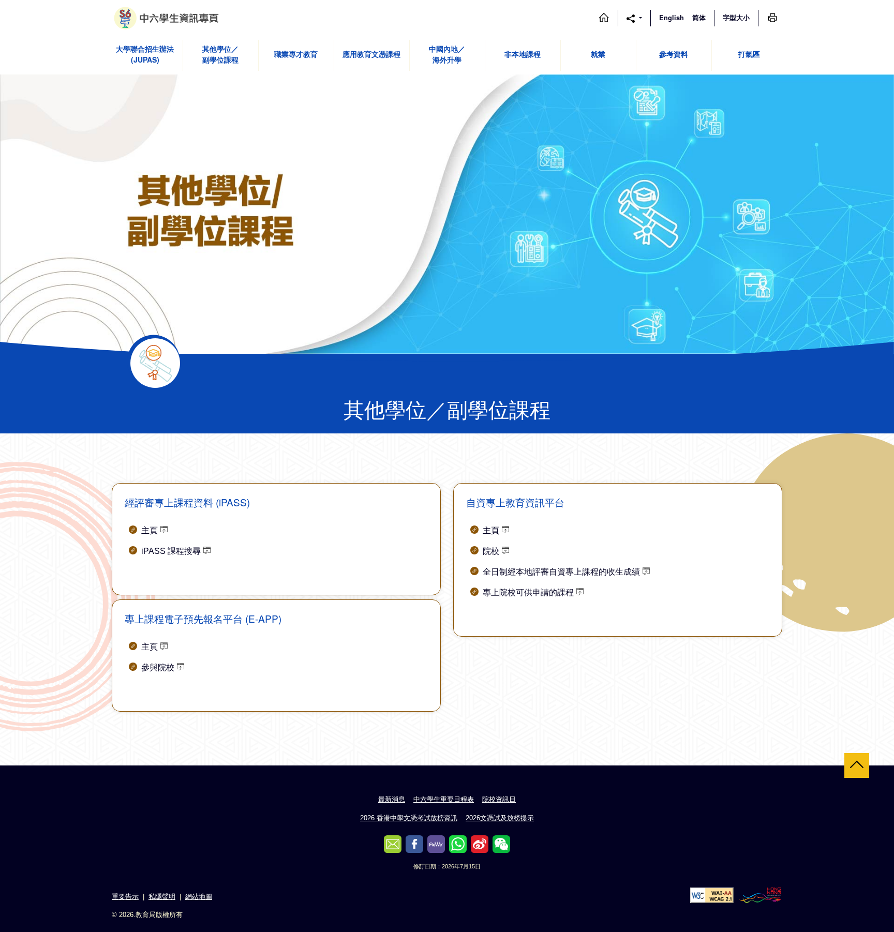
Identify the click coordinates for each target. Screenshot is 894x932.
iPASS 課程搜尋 (171, 551)
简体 (699, 17)
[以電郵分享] (392, 844)
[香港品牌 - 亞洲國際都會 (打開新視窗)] (760, 894)
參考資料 (673, 54)
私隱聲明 (161, 896)
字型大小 (736, 17)
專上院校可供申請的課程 (528, 592)
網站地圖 (198, 896)
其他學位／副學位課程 (220, 54)
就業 (598, 54)
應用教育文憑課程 (371, 54)
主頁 (149, 530)
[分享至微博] (479, 844)
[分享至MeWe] (436, 844)
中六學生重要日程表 (443, 799)
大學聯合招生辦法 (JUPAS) (145, 54)
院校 (491, 551)
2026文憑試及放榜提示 (500, 818)
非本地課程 (522, 54)
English (671, 17)
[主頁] (604, 17)
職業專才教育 (296, 54)
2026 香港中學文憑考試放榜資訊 (408, 818)
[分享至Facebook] (414, 844)
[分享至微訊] (501, 844)
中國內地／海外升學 (447, 54)
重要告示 (125, 896)
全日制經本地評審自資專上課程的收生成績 (561, 571)
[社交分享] (634, 17)
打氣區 (749, 54)
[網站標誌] (168, 18)
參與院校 (157, 667)
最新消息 (391, 799)
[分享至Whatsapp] (458, 844)
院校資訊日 (499, 799)
